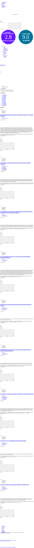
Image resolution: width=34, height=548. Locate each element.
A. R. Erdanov (4, 97)
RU (0, 20)
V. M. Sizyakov (4, 215)
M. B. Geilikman (4, 103)
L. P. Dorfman (4, 102)
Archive (3, 4)
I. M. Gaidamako (4, 169)
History (5, 46)
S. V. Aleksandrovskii (5, 118)
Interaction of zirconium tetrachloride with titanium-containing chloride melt (16, 393)
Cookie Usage (7, 547)
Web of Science (4, 526)
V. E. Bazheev (4, 98)
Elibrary (3, 530)
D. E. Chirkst (3, 100)
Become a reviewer (2, 65)
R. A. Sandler (4, 353)
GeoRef (3, 527)
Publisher (5, 48)
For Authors (3, 5)
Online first (3, 3)
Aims (4, 47)
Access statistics (6, 49)
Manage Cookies (11, 547)
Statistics (3, 7)
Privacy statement (2, 547)
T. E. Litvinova (4, 105)
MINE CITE (3, 531)
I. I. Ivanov (3, 101)
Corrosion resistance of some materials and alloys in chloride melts (14, 484)
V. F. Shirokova (4, 99)
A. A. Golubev (4, 94)
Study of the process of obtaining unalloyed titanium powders (13, 440)
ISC (2, 529)
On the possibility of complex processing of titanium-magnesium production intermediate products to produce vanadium (16, 212)
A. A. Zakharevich (4, 95)
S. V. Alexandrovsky (4, 260)
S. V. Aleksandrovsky (5, 397)
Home (3, 86)
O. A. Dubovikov (4, 104)
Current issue (3, 2)
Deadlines (5, 53)
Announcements (4, 6)
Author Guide (5, 52)
